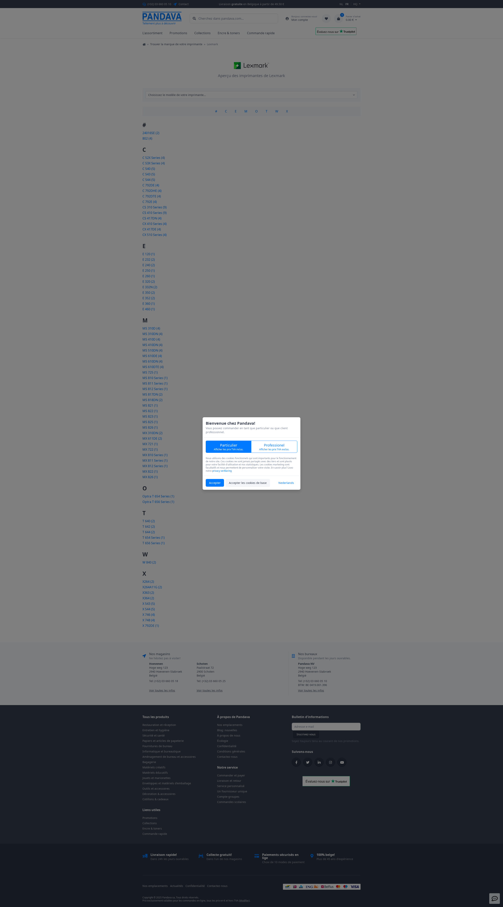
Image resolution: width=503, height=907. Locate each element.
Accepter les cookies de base (248, 483)
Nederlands (286, 483)
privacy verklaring (222, 470)
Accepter (215, 483)
